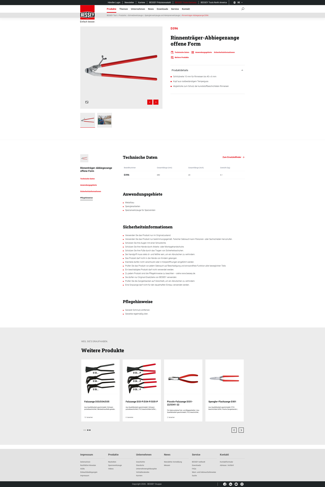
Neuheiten (112, 462)
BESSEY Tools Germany (186, 2)
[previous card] (234, 430)
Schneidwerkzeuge (135, 15)
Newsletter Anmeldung (173, 462)
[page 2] (87, 430)
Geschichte (140, 462)
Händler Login (114, 2)
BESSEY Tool (112, 15)
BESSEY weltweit (198, 462)
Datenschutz (85, 462)
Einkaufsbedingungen (88, 472)
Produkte (122, 15)
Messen (167, 465)
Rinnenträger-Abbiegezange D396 (195, 15)
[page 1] (84, 430)
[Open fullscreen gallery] (86, 102)
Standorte (140, 465)
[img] (121, 67)
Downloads (196, 465)
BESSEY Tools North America (214, 2)
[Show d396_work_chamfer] (104, 120)
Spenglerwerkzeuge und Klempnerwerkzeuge (162, 15)
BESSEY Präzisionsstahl (160, 2)
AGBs (82, 469)
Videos (110, 469)
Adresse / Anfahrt (227, 465)
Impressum (84, 476)
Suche (194, 476)
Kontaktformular (226, 462)
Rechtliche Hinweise (88, 465)
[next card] (241, 430)
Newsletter (129, 2)
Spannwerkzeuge (115, 465)
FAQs (194, 469)
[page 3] (89, 430)
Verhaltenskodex (142, 472)
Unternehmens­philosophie (146, 469)
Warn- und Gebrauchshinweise (204, 472)
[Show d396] (87, 120)
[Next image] (155, 102)
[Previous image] (149, 102)
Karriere (141, 2)
